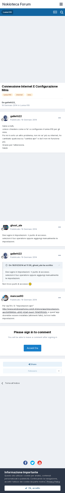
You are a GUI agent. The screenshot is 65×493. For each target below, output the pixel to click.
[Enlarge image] (30, 284)
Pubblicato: (23, 119)
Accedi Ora (32, 348)
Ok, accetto (33, 488)
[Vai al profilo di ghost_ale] (5, 227)
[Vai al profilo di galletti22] (5, 118)
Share (33, 364)
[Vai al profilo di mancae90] (5, 298)
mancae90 (16, 296)
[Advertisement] (32, 50)
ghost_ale (16, 225)
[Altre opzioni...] (60, 118)
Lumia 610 (25, 105)
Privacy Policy (53, 481)
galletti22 (10, 102)
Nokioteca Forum (16, 4)
